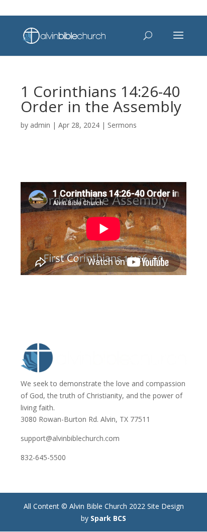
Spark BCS (108, 518)
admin (40, 125)
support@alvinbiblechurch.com (70, 438)
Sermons (122, 125)
